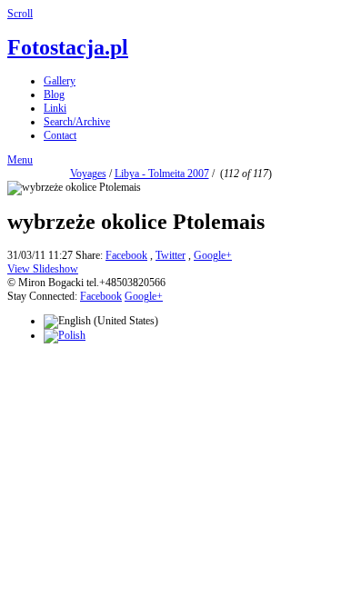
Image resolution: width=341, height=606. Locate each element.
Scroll (20, 13)
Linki (55, 108)
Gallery (59, 81)
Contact (60, 135)
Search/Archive (77, 121)
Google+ (213, 255)
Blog (54, 94)
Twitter (170, 255)
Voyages (88, 173)
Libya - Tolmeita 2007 (162, 173)
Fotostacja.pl (67, 47)
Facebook (126, 255)
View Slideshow (42, 269)
